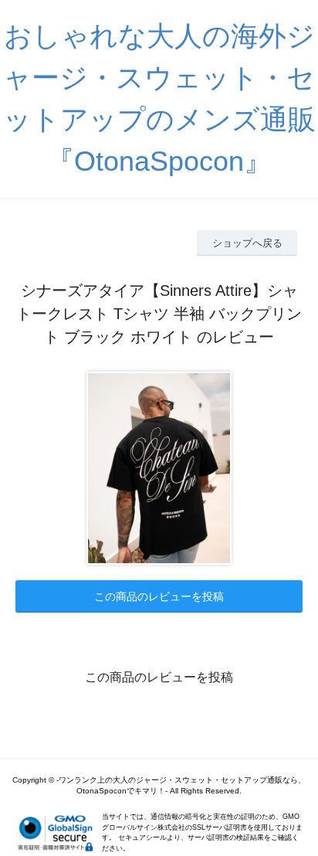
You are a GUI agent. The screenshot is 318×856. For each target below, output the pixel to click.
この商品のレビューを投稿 (159, 596)
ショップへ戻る (247, 243)
